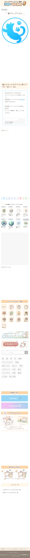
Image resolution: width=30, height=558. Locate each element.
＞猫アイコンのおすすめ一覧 (10, 492)
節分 (19, 369)
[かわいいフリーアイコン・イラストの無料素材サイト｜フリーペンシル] (15, 5)
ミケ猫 (4, 377)
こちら (22, 99)
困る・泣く (6, 366)
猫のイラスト (4, 9)
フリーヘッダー (7, 362)
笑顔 (17, 362)
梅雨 (20, 359)
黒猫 (19, 373)
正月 (13, 369)
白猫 (13, 373)
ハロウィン (6, 369)
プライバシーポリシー (13, 552)
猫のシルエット (5, 130)
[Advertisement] (15, 64)
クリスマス (6, 373)
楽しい (14, 366)
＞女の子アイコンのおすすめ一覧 (11, 490)
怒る (21, 366)
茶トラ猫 (12, 377)
